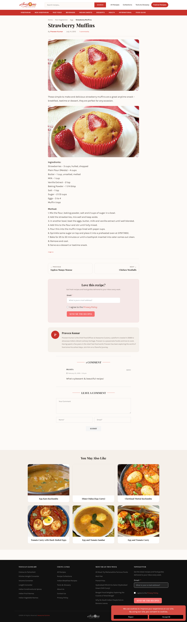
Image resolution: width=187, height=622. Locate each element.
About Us (60, 589)
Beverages (70, 12)
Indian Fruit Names (26, 593)
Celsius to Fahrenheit (27, 572)
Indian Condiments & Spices (30, 589)
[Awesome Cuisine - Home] (30, 5)
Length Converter (25, 585)
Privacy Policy (90, 307)
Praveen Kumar (56, 31)
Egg (71, 20)
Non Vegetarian (42, 12)
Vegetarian (26, 12)
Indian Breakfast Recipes (67, 581)
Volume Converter (26, 581)
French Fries (100, 581)
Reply (128, 370)
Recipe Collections (64, 576)
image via (50, 252)
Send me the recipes (80, 314)
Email (69, 295)
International (125, 12)
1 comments (84, 31)
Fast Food (57, 12)
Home (50, 20)
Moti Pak (99, 576)
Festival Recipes (159, 5)
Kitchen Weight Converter (29, 576)
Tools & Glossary (142, 5)
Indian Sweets (85, 12)
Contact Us (61, 593)
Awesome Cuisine (43, 615)
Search (100, 5)
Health (112, 12)
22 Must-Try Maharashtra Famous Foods (112, 572)
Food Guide (141, 12)
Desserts (100, 12)
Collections (127, 5)
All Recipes (115, 5)
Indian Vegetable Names (28, 598)
